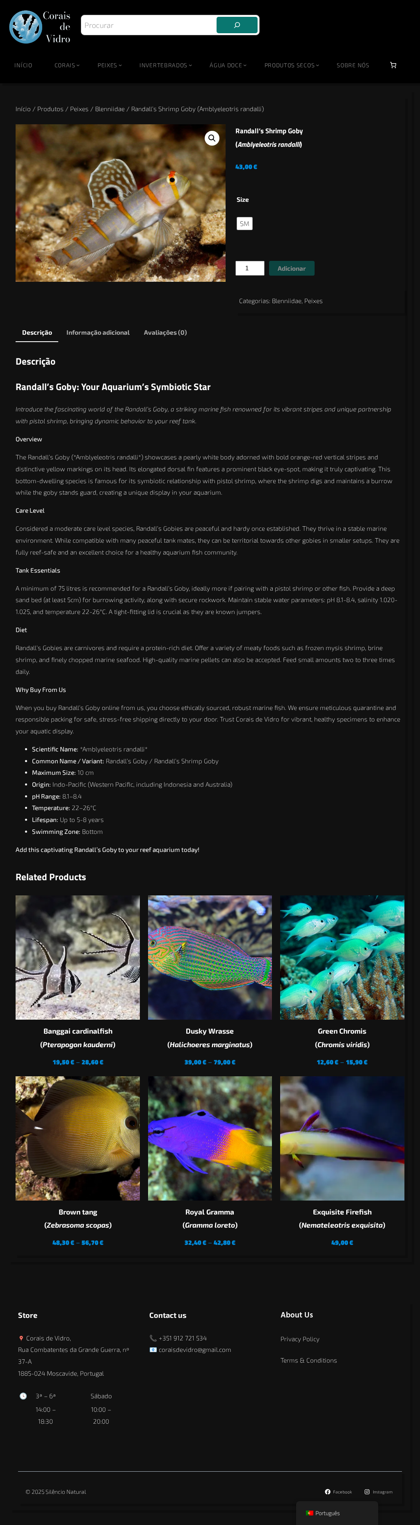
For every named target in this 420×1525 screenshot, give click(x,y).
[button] (212, 138)
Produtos (50, 108)
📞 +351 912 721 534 (178, 1338)
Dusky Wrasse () (209, 1037)
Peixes (79, 108)
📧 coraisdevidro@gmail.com (190, 1349)
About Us (297, 1315)
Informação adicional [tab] (98, 332)
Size (243, 199)
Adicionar (292, 268)
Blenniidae (110, 108)
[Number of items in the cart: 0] (394, 65)
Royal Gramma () (210, 1218)
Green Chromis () (342, 1037)
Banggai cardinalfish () (77, 1037)
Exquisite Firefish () (342, 1218)
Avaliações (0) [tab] (165, 332)
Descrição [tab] (37, 332)
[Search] (237, 25)
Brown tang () (78, 1218)
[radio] (244, 223)
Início (23, 65)
